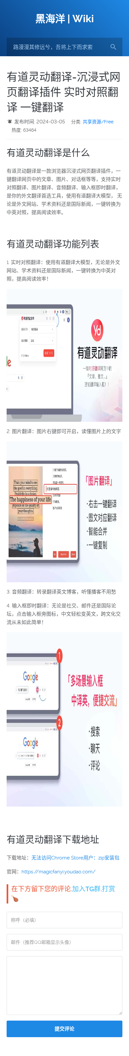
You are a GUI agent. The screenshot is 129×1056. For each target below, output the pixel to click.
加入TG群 (86, 889)
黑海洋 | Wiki (64, 18)
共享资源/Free (98, 121)
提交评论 (64, 1029)
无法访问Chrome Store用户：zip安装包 (75, 858)
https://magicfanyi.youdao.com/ (59, 872)
